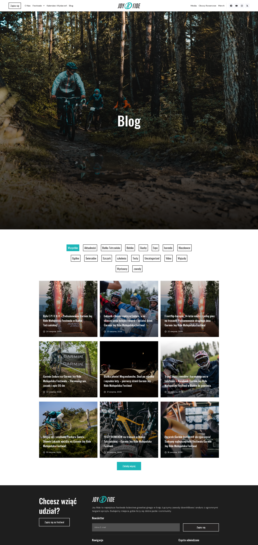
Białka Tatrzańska (111, 248)
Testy (135, 258)
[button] (129, 466)
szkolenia (121, 258)
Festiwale (37, 5)
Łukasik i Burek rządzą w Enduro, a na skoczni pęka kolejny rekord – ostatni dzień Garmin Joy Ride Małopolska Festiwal (128, 320)
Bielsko (130, 248)
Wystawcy (122, 269)
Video (168, 258)
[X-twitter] (247, 6)
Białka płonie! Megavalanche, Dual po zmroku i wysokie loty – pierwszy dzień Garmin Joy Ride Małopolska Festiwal (129, 381)
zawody (137, 269)
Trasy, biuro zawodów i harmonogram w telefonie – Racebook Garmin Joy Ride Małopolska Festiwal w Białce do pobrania (188, 381)
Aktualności (90, 248)
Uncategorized (152, 258)
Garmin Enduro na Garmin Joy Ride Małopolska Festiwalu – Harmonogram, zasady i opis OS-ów (65, 381)
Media (194, 5)
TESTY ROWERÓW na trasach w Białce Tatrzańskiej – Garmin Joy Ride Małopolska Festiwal (128, 441)
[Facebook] (231, 6)
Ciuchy (143, 248)
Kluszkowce (184, 248)
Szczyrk (107, 258)
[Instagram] (242, 6)
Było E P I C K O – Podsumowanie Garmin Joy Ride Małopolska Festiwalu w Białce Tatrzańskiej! (67, 320)
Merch (221, 5)
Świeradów (91, 258)
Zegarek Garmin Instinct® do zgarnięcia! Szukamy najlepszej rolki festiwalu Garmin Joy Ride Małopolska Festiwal (188, 441)
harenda (168, 248)
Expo (155, 248)
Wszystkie (73, 248)
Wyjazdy (182, 258)
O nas (28, 5)
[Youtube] (236, 6)
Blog (71, 5)
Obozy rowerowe (207, 5)
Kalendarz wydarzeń (57, 5)
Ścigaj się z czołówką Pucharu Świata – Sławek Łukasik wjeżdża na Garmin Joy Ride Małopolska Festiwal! (67, 441)
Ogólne (75, 258)
